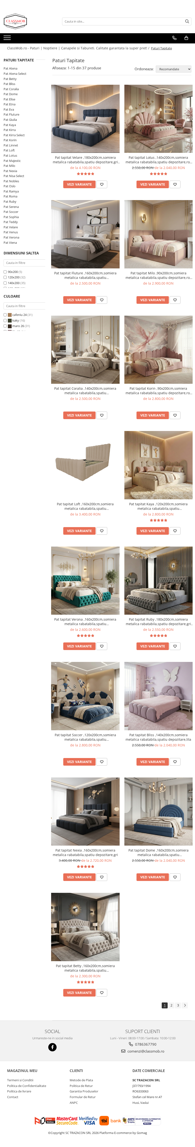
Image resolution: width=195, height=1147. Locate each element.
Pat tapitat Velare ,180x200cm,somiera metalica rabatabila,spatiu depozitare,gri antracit (85, 159)
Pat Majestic (12, 161)
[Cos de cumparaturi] (186, 38)
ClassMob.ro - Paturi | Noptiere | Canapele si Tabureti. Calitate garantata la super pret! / (78, 48)
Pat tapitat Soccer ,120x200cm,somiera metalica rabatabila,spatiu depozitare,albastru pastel (85, 737)
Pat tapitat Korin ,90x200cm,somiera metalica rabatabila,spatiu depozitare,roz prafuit (158, 390)
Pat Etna (9, 104)
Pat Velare (11, 227)
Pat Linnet (11, 145)
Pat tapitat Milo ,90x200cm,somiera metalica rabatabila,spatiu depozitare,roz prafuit (158, 275)
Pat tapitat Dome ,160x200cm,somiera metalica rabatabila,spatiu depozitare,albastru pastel (158, 852)
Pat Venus (11, 232)
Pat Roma (10, 196)
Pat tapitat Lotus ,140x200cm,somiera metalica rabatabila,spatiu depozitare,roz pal (158, 159)
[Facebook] (52, 1047)
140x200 (14, 283)
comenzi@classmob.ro (145, 1051)
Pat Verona (11, 237)
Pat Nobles (11, 181)
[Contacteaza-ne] (174, 38)
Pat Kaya (10, 125)
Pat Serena (11, 207)
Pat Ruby (10, 201)
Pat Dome (11, 94)
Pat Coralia (11, 89)
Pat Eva (9, 109)
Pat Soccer (11, 212)
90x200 (13, 272)
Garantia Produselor (84, 1091)
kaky (16, 320)
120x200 (14, 277)
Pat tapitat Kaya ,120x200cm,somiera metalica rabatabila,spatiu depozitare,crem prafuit (158, 506)
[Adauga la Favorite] (101, 184)
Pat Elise (9, 99)
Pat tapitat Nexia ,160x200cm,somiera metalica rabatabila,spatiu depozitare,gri (85, 852)
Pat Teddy (11, 222)
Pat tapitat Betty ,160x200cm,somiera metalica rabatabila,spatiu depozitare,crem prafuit (85, 968)
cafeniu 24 (19, 315)
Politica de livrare (19, 1091)
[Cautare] (187, 21)
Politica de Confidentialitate (26, 1086)
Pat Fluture (11, 114)
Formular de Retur (83, 1097)
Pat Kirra (10, 130)
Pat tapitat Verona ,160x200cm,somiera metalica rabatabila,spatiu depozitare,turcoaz (85, 621)
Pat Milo (9, 166)
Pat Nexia (10, 171)
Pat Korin (10, 140)
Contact (12, 1097)
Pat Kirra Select (14, 135)
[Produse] (8, 39)
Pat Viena (10, 242)
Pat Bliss (9, 84)
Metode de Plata (81, 1080)
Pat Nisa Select (14, 176)
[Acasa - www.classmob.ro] (27, 21)
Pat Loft (9, 150)
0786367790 (145, 1044)
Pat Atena (10, 68)
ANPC (74, 1102)
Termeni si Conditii (20, 1080)
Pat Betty (10, 79)
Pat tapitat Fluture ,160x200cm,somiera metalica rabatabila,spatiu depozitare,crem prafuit (85, 275)
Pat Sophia (11, 217)
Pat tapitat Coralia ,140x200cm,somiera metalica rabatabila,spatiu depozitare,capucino (85, 390)
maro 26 (18, 326)
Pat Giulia (10, 119)
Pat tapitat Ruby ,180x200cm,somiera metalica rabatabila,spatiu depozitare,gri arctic (158, 621)
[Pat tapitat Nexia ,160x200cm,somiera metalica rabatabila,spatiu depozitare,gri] (85, 811)
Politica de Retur (81, 1086)
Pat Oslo (9, 186)
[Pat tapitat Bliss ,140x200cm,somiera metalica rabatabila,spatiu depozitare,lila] (158, 696)
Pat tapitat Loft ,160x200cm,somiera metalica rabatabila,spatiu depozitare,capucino (85, 506)
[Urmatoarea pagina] (185, 1005)
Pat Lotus (10, 155)
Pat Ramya (11, 191)
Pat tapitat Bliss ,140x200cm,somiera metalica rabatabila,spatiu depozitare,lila (158, 737)
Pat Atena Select (15, 73)
